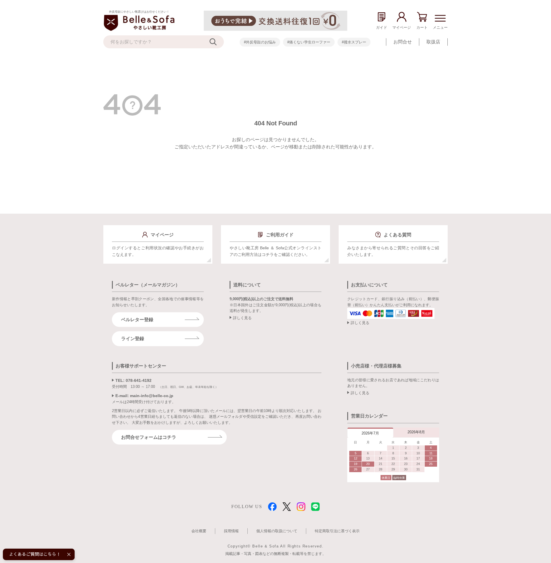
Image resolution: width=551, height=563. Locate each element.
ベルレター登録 (137, 319)
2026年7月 (370, 433)
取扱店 (433, 41)
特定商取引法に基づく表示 (337, 531)
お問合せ (402, 41)
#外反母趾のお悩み (260, 42)
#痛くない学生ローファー (308, 42)
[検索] (216, 41)
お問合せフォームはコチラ (148, 437)
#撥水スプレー (354, 42)
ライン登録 (132, 338)
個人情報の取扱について (276, 531)
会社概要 (198, 531)
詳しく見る (242, 318)
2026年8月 (416, 432)
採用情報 (231, 531)
